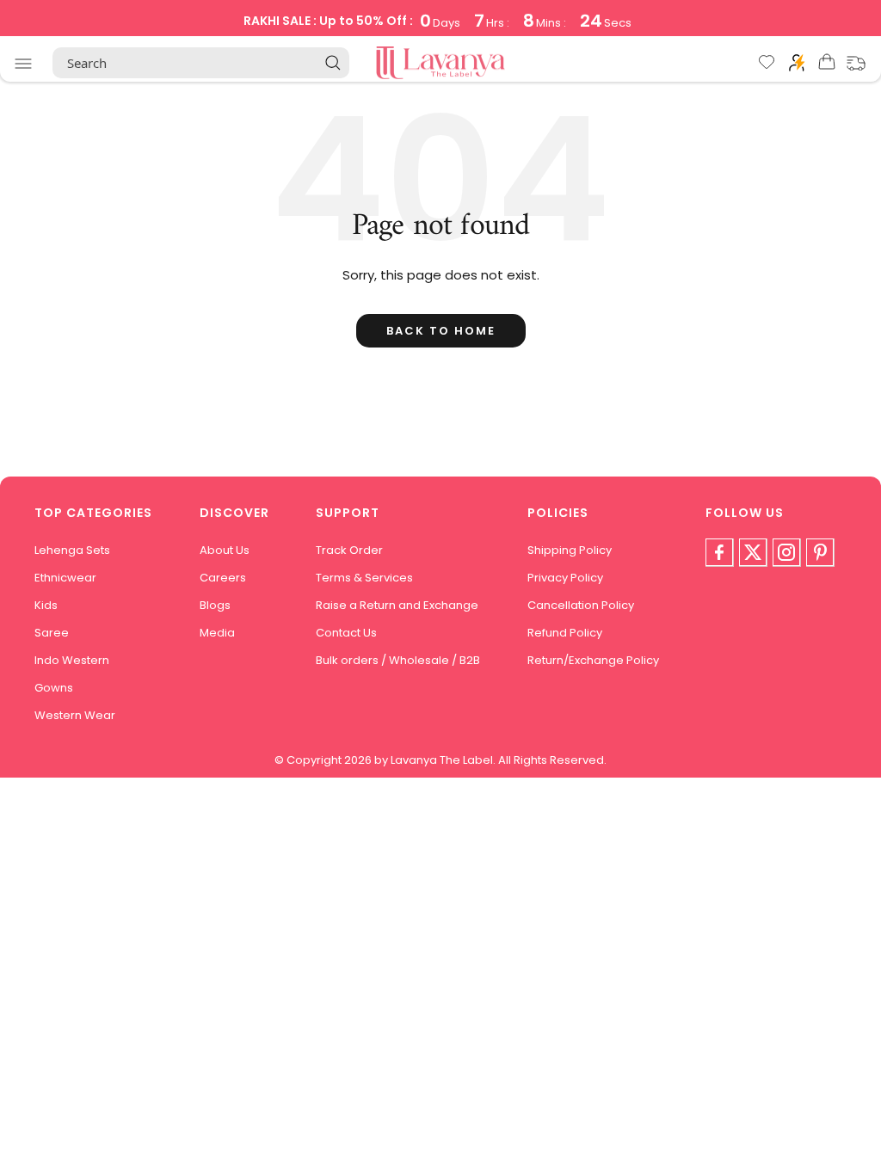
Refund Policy (564, 632)
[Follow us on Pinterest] (820, 552)
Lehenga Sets (72, 550)
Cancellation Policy (580, 605)
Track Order (349, 550)
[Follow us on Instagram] (786, 552)
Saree (51, 632)
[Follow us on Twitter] (753, 552)
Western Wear (74, 715)
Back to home (441, 331)
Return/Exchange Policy (593, 660)
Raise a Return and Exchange (397, 605)
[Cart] (826, 65)
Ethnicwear (65, 577)
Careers (223, 577)
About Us (225, 550)
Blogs (215, 605)
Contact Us (346, 632)
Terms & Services (364, 577)
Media (217, 632)
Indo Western (71, 660)
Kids (46, 605)
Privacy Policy (565, 577)
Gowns (53, 688)
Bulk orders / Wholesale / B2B (398, 660)
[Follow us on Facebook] (719, 552)
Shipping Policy (569, 550)
